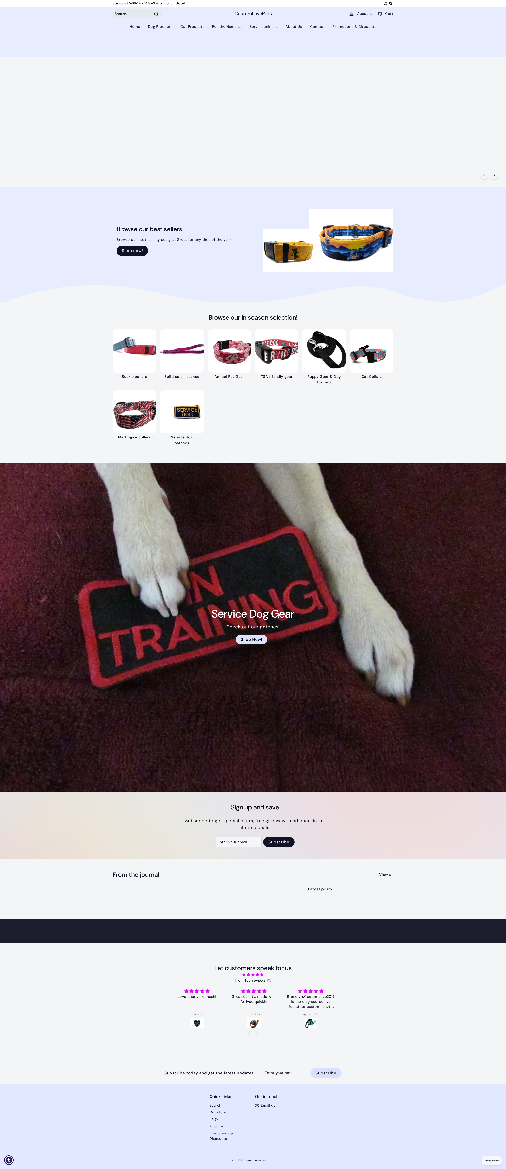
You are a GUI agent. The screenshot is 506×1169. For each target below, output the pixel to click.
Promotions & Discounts (354, 26)
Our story (218, 1112)
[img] (253, 975)
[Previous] (484, 175)
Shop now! (132, 250)
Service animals (264, 26)
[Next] (494, 175)
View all (386, 874)
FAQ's (214, 1119)
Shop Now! (41, 128)
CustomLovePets (253, 14)
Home (135, 26)
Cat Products (192, 26)
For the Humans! (227, 26)
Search (215, 1105)
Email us (217, 1126)
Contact (317, 26)
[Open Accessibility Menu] (9, 1160)
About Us (293, 26)
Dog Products (160, 26)
